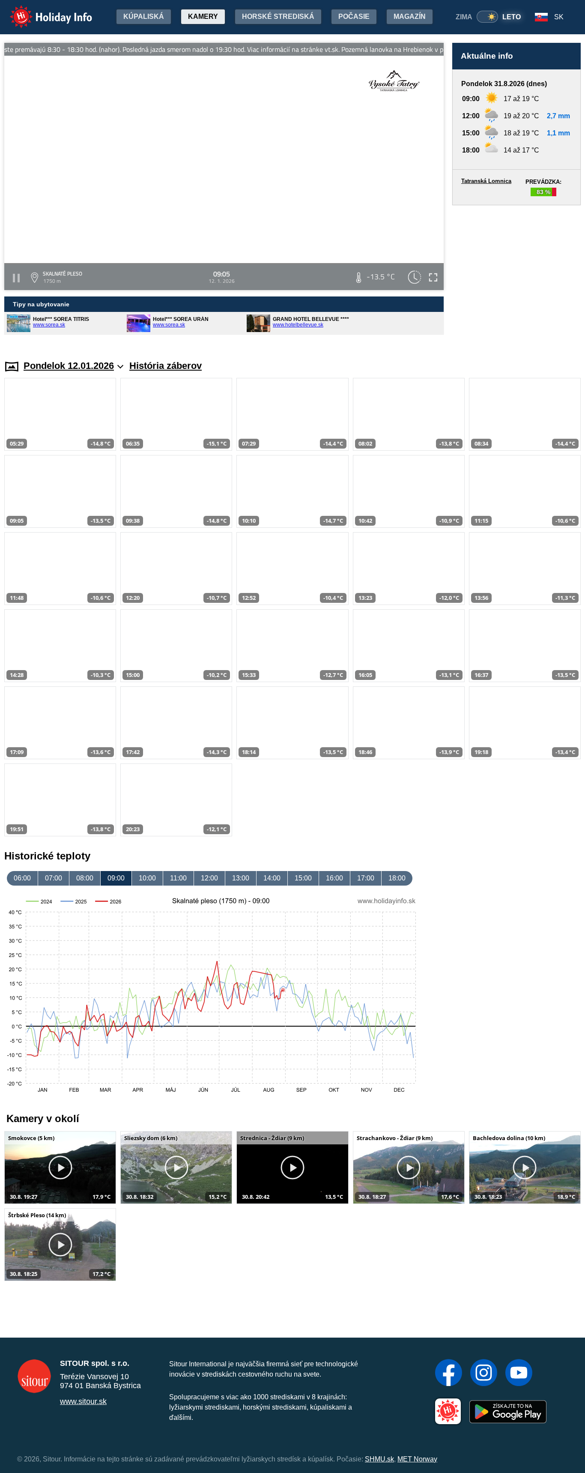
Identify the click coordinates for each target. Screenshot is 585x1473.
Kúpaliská (143, 16)
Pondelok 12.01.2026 (69, 365)
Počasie (354, 16)
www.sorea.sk (49, 325)
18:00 (397, 878)
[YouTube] (518, 1373)
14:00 (272, 878)
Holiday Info (43, 11)
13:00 (240, 878)
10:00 (147, 878)
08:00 (84, 878)
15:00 (303, 878)
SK (559, 17)
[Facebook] (448, 1373)
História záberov (165, 365)
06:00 (22, 878)
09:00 (116, 878)
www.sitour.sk (83, 1401)
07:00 (53, 878)
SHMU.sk (379, 1459)
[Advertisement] (516, 274)
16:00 (334, 878)
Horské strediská (278, 16)
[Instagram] (483, 1373)
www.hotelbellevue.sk (298, 325)
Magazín (410, 16)
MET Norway (417, 1459)
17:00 (365, 878)
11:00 (178, 878)
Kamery (203, 16)
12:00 (209, 878)
